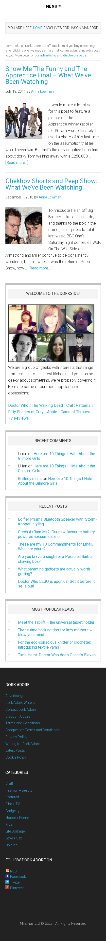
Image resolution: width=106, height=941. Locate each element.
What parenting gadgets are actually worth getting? (54, 571)
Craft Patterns (78, 405)
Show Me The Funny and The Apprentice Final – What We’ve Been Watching (48, 75)
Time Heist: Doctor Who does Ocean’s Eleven (57, 655)
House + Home (17, 818)
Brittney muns (30, 478)
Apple (52, 411)
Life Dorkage (15, 831)
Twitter (15, 882)
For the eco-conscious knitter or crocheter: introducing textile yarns (54, 644)
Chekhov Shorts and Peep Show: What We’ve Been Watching (51, 184)
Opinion (11, 845)
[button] (53, 6)
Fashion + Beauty (18, 790)
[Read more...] (16, 162)
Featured (12, 797)
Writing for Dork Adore (22, 744)
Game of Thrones (75, 411)
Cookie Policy (16, 757)
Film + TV (12, 804)
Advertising (14, 696)
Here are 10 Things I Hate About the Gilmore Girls (56, 456)
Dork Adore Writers (20, 703)
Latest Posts (15, 750)
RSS (13, 871)
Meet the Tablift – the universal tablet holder (56, 622)
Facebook (17, 877)
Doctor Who (18, 405)
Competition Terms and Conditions (32, 730)
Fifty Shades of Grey (26, 411)
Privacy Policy (16, 737)
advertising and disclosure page (63, 55)
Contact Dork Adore (20, 709)
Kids (8, 824)
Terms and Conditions (22, 723)
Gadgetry (12, 811)
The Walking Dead (47, 405)
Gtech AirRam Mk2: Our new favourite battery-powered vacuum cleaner (57, 534)
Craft (9, 783)
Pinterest (16, 888)
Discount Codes (17, 716)
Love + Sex (13, 838)
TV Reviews (18, 418)
